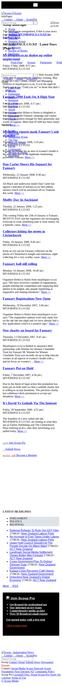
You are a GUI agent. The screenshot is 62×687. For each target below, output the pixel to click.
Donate (5, 665)
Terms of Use (18, 677)
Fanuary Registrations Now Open (26, 298)
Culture (12, 112)
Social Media (18, 668)
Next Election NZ (24, 671)
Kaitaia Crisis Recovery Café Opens (32, 570)
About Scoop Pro (39, 674)
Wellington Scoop (18, 136)
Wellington (14, 35)
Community (14, 47)
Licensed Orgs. (21, 674)
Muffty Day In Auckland (20, 200)
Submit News (32, 662)
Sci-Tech (13, 106)
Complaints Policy (45, 671)
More (6, 586)
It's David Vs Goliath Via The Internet (30, 403)
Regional (13, 100)
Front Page (17, 62)
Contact (13, 662)
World (11, 109)
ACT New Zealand (21, 549)
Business (13, 103)
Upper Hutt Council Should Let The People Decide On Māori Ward (31, 544)
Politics (12, 97)
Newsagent (47, 662)
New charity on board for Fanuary (27, 330)
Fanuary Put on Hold (18, 368)
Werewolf (13, 32)
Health (12, 118)
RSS (14, 586)
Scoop (11, 28)
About (21, 662)
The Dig (12, 38)
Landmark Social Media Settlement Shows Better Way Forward (31, 554)
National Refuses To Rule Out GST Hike (34, 530)
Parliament (46, 62)
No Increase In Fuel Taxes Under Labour (34, 536)
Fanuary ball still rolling (20, 264)
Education (13, 115)
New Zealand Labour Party (37, 533)
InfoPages (13, 53)
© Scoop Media (10, 680)
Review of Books (17, 50)
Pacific (12, 44)
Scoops (31, 62)
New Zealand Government (37, 573)
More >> (29, 157)
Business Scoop (16, 41)
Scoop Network (34, 668)
